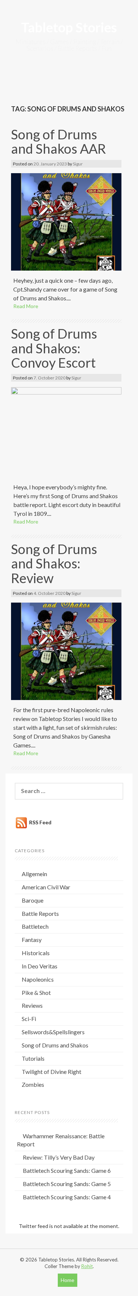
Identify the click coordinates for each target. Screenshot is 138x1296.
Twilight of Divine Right (51, 1071)
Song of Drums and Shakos (55, 1045)
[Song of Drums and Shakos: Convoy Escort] (66, 431)
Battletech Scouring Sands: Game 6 (67, 1170)
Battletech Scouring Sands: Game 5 (67, 1183)
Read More (25, 306)
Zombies (33, 1084)
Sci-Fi (29, 1018)
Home (67, 1280)
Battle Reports (40, 913)
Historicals (36, 952)
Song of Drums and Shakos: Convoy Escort (54, 348)
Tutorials (33, 1058)
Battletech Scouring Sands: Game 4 (67, 1196)
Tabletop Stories (69, 27)
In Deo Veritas (39, 966)
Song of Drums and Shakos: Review (54, 563)
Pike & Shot (36, 992)
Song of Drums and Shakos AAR (58, 141)
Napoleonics (38, 979)
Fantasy (32, 939)
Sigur (78, 164)
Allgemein (34, 873)
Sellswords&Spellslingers (53, 1031)
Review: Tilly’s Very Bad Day (59, 1157)
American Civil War (46, 886)
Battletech (35, 926)
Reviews (32, 1005)
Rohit (87, 1266)
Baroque (32, 900)
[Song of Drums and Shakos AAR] (66, 221)
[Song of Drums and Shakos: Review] (66, 650)
